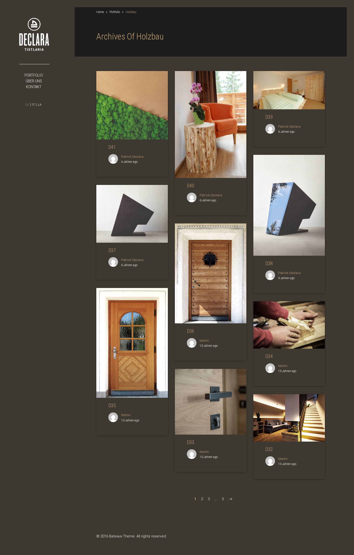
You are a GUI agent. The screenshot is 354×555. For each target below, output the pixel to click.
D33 (190, 442)
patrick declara (132, 156)
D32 (269, 449)
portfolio (115, 12)
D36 (190, 331)
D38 (269, 263)
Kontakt (33, 86)
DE (27, 104)
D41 (112, 147)
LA (39, 104)
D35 (112, 405)
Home (100, 12)
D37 (112, 250)
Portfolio (34, 75)
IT (33, 104)
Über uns (34, 80)
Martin (204, 340)
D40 (190, 186)
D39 (269, 117)
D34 (269, 356)
